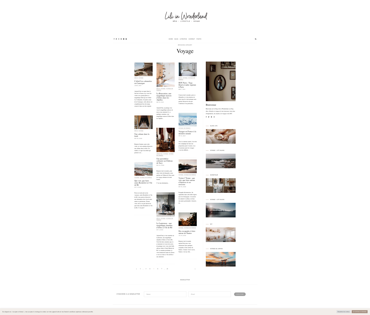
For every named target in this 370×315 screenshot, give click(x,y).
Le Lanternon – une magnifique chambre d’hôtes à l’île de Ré (164, 225)
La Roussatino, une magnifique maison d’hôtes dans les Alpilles (163, 96)
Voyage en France (184, 128)
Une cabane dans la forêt (141, 135)
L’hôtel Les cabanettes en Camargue (143, 82)
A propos (183, 39)
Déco (136, 78)
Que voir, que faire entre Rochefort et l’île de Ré (143, 182)
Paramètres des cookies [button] (344, 311)
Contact (192, 39)
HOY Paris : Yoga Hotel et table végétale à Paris (187, 84)
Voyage (141, 78)
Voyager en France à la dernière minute (187, 132)
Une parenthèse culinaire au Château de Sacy (164, 160)
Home (171, 39)
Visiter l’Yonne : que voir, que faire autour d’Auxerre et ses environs (187, 181)
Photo (198, 39)
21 (167, 269)
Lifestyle (159, 153)
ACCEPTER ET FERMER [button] (359, 311)
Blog (176, 39)
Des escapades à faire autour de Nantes (187, 232)
